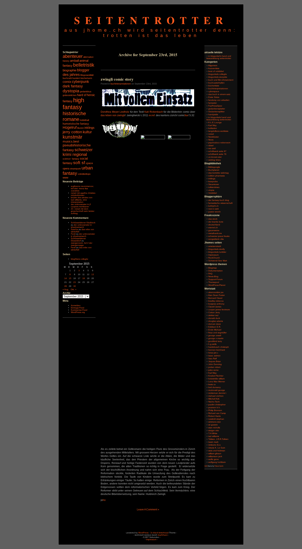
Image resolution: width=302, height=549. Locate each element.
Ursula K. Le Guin (216, 448)
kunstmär (72, 137)
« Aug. (66, 289)
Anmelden (76, 305)
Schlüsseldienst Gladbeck (83, 222)
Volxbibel (212, 193)
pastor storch (214, 212)
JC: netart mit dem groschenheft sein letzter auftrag (82, 211)
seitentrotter (151, 20)
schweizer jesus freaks (218, 236)
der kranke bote (215, 222)
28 (65, 286)
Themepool (213, 282)
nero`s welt (213, 209)
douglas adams (215, 321)
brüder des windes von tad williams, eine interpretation (81, 199)
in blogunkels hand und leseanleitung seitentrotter (218, 118)
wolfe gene (213, 459)
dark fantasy (73, 86)
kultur (87, 132)
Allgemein (212, 65)
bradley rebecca (216, 301)
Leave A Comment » (148, 509)
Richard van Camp (217, 413)
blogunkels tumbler (217, 252)
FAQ (210, 273)
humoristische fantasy (76, 123)
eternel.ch (213, 227)
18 (83, 278)
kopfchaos (163, 535)
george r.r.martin (216, 338)
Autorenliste (213, 68)
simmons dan (214, 422)
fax (186, 115)
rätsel (210, 145)
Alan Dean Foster (216, 295)
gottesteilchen (69, 95)
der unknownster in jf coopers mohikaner (81, 205)
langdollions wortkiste (218, 131)
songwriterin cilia (216, 239)
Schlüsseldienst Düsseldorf (78, 239)
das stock (212, 219)
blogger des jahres (76, 72)
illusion (80, 128)
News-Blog (213, 276)
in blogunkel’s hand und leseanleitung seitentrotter (218, 57)
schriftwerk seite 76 (217, 154)
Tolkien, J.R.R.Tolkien (218, 439)
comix (67, 81)
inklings (89, 127)
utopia (211, 190)
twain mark (213, 442)
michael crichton (216, 396)
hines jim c (213, 353)
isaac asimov (214, 355)
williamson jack (215, 456)
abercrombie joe (216, 292)
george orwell (214, 335)
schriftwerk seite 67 (217, 151)
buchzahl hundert (71, 78)
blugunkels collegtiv (217, 74)
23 (74, 282)
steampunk (75, 168)
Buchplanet (213, 170)
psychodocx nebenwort (219, 142)
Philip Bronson (215, 410)
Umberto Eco (214, 445)
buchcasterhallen (216, 83)
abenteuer (73, 56)
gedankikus (85, 91)
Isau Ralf (212, 358)
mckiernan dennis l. (217, 393)
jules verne (213, 370)
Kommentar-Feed (79, 310)
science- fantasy (71, 159)
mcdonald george (216, 390)
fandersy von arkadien (218, 100)
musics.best (71, 141)
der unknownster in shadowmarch (81, 226)
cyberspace (213, 91)
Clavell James (214, 307)
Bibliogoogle (214, 167)
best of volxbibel (216, 71)
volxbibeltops (84, 174)
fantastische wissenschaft (220, 203)
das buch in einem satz (219, 94)
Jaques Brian (214, 361)
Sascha (74, 229)
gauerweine (213, 230)
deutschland (214, 225)
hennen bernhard (216, 350)
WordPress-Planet (216, 285)
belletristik (83, 65)
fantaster (212, 103)
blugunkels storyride (217, 77)
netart (211, 134)
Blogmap (212, 268)
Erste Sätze (213, 97)
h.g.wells (212, 344)
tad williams (213, 436)
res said (212, 148)
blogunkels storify (216, 249)
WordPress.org (78, 312)
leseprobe (213, 181)
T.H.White (212, 433)
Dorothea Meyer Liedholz (115, 111)
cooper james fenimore (219, 309)
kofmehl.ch (213, 206)
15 (70, 278)
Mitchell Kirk (213, 399)
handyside (213, 114)
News (210, 140)
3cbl (205, 466)
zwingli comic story (117, 79)
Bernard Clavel (215, 298)
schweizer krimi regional (78, 152)
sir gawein (213, 425)
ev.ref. (152, 115)
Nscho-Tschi (214, 402)
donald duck (214, 318)
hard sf (81, 95)
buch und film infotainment (220, 80)
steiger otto (213, 430)
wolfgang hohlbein (217, 462)
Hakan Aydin (218, 466)
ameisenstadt (214, 246)
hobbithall (84, 120)
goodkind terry (215, 341)
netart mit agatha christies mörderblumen (83, 194)
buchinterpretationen (121, 83)
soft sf (79, 162)
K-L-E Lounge (215, 122)
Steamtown (213, 184)
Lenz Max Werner (216, 381)
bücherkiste (213, 86)
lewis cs (212, 384)
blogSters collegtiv (79, 259)
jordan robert (214, 367)
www (65, 177)
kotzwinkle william (216, 379)
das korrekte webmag (218, 173)
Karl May (212, 125)
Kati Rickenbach (153, 111)
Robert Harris (214, 416)
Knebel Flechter (215, 376)
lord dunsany (214, 387)
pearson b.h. (214, 407)
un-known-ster (215, 157)
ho (104, 500)
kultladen (212, 128)
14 (65, 278)
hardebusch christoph (218, 347)
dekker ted (213, 315)
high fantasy (73, 103)
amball (74, 60)
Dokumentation (215, 271)
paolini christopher (217, 404)
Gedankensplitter (216, 111)
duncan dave (214, 324)
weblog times (214, 160)
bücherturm (86, 78)
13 (92, 274)
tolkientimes (213, 187)
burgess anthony (216, 304)
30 (74, 286)
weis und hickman (216, 450)
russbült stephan (216, 419)
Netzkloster (213, 137)
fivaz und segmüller (217, 332)
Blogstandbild (86, 75)
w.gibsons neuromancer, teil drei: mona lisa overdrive (82, 188)
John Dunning (215, 364)
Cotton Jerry (214, 312)
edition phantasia (216, 176)
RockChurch (214, 258)
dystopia (71, 90)
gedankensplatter (216, 109)
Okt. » (73, 289)
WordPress (143, 533)
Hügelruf (70, 127)
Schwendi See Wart (217, 260)
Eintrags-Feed (77, 308)
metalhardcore (215, 233)
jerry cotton (72, 132)
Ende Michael (214, 330)
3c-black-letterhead (159, 533)
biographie (69, 70)
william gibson (214, 453)
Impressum (213, 255)
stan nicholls (214, 427)
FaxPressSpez (215, 106)
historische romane (74, 116)
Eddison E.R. (214, 327)
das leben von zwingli (113, 115)
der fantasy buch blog (218, 200)
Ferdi (73, 234)
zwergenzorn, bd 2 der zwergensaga (81, 244)
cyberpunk (80, 81)
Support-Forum (215, 279)
